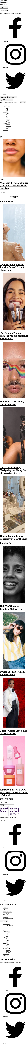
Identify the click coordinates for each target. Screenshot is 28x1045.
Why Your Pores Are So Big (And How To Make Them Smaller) (14, 185)
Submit (2, 805)
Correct (7, 119)
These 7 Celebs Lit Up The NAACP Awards (13, 732)
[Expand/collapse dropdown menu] (9, 106)
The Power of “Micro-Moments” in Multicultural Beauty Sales (14, 336)
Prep (7, 121)
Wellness (8, 127)
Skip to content (3, 0)
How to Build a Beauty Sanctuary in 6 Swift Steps (13, 537)
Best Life (8, 124)
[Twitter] (15, 197)
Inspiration (8, 126)
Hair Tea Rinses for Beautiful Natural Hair (11, 607)
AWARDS (5, 130)
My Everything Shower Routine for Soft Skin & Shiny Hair (12, 267)
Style (7, 116)
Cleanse (8, 113)
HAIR (4, 112)
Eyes (7, 108)
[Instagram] (14, 197)
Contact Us (5, 917)
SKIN (4, 117)
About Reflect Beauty (8, 918)
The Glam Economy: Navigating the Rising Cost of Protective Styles (13, 470)
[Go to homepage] (9, 815)
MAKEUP (5, 106)
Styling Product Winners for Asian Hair (12, 673)
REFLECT (5, 123)
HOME (5, 105)
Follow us (4, 7)
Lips (7, 109)
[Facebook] (12, 197)
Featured (2, 179)
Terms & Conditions (8, 925)
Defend (7, 120)
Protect (7, 114)
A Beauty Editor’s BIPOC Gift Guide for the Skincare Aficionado (14, 792)
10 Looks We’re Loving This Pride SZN (12, 403)
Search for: (2, 102)
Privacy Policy (6, 924)
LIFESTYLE (6, 128)
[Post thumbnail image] (14, 176)
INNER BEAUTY (7, 912)
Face (7, 110)
